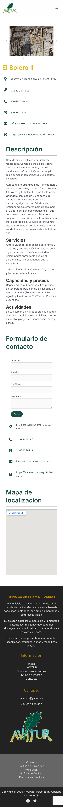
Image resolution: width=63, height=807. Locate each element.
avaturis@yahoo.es (31, 698)
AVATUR (31, 667)
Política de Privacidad (31, 766)
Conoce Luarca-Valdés (31, 671)
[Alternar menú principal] (56, 8)
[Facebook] (28, 801)
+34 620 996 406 (31, 704)
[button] (7, 41)
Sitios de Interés (31, 675)
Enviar (17, 414)
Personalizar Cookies (31, 777)
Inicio (31, 663)
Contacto (31, 678)
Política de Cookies (31, 773)
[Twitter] (35, 801)
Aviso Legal (31, 769)
